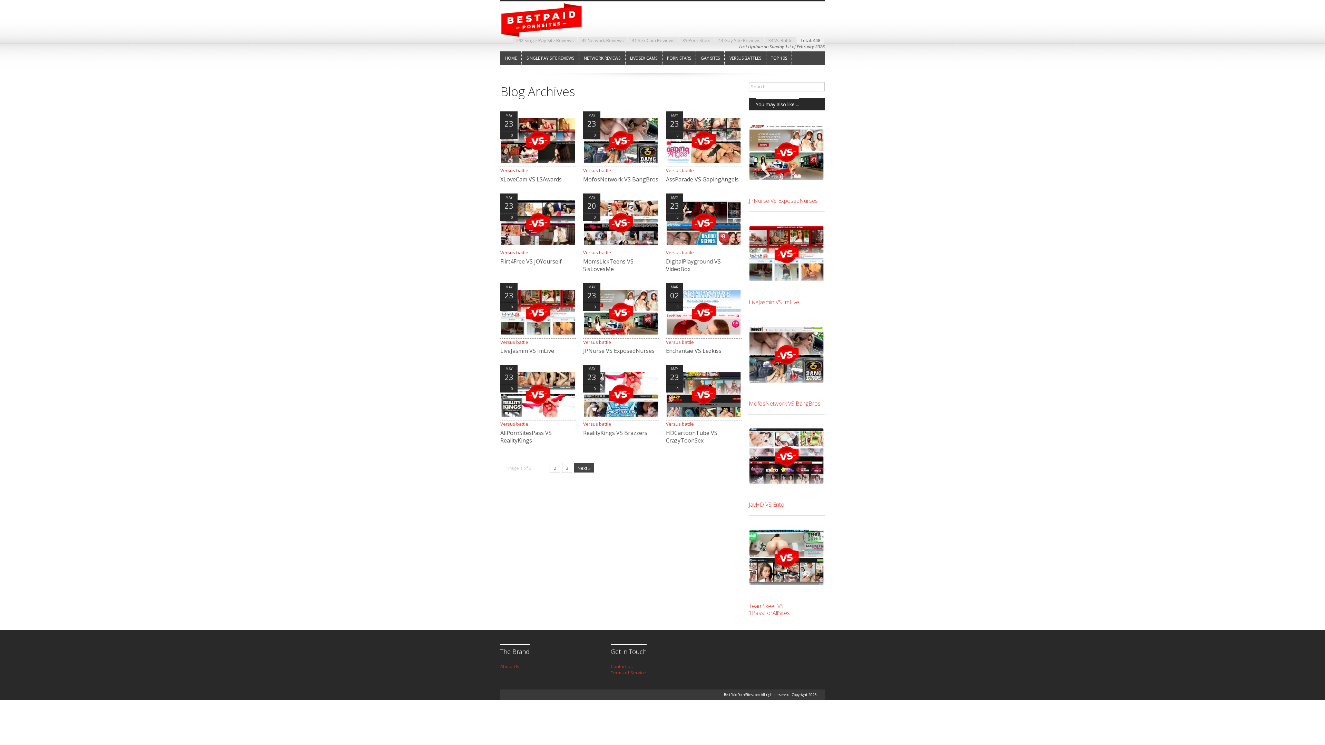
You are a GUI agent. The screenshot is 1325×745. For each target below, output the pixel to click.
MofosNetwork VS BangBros (620, 179)
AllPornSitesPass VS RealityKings (526, 436)
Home (511, 58)
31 (653, 40)
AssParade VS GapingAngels (702, 179)
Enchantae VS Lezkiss (694, 351)
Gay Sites (710, 58)
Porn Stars (679, 58)
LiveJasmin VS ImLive (527, 351)
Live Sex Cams (643, 58)
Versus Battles (745, 58)
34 (780, 40)
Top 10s (779, 58)
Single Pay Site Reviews (550, 58)
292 (545, 40)
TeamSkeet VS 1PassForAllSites (769, 609)
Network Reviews (602, 58)
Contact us (622, 666)
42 (603, 40)
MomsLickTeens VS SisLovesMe (608, 265)
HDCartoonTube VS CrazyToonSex (691, 436)
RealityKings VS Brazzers (615, 433)
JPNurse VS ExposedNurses (619, 351)
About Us (509, 666)
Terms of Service (628, 672)
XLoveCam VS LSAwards (531, 179)
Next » (584, 468)
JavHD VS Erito (766, 504)
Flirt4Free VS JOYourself (531, 261)
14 (739, 40)
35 (696, 40)
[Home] (546, 31)
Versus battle (514, 170)
